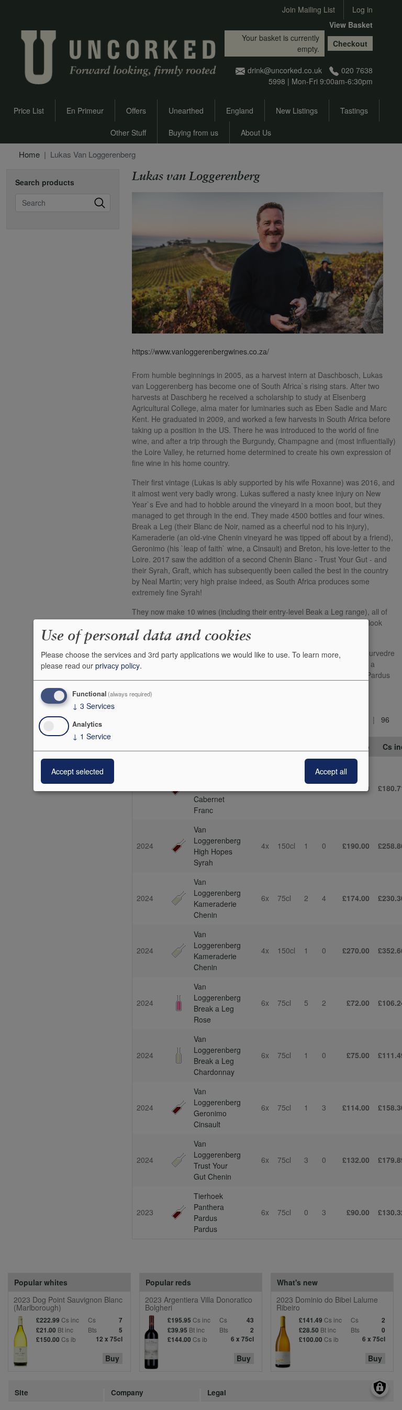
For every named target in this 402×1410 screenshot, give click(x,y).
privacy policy (117, 665)
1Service (91, 736)
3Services (93, 706)
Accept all (331, 771)
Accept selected (77, 771)
